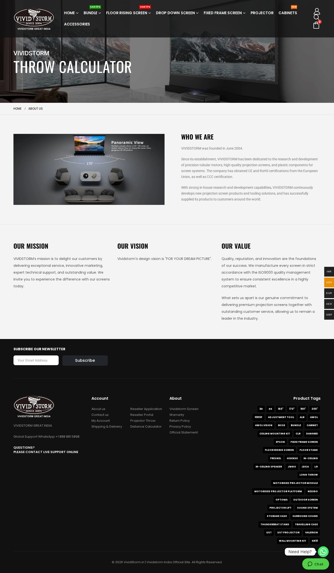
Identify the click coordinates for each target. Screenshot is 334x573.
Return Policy (179, 420)
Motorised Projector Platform (278, 491)
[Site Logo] (34, 18)
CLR (298, 433)
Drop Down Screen (175, 12)
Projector (262, 12)
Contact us (100, 414)
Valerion (311, 532)
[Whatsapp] (323, 551)
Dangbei (312, 433)
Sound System (307, 508)
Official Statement (183, 432)
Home (69, 12)
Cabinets (287, 11)
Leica (305, 466)
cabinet (312, 425)
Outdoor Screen (305, 500)
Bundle (92, 11)
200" (315, 409)
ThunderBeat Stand (274, 524)
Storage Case (277, 516)
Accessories (77, 24)
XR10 (315, 541)
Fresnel (275, 458)
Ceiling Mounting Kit (274, 433)
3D (261, 409)
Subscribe (85, 360)
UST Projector (288, 532)
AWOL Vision (263, 425)
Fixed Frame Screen (223, 12)
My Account (100, 420)
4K (270, 409)
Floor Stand (309, 450)
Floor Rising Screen (128, 11)
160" (280, 409)
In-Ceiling (310, 458)
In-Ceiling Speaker (269, 466)
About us (98, 409)
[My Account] (317, 11)
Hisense (292, 458)
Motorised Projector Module (295, 483)
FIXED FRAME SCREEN (304, 442)
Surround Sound (305, 516)
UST (269, 532)
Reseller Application (146, 409)
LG (316, 466)
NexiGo (313, 491)
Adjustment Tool (281, 417)
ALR (302, 417)
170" (292, 409)
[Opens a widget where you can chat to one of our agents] (315, 564)
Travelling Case (306, 524)
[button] (317, 17)
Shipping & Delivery (106, 426)
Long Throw (309, 475)
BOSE (281, 425)
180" (303, 409)
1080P (258, 417)
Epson (280, 442)
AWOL (314, 417)
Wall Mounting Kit (292, 541)
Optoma (282, 500)
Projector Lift (280, 508)
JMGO (292, 466)
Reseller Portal (141, 414)
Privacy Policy (180, 426)
